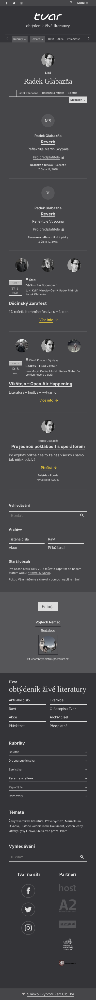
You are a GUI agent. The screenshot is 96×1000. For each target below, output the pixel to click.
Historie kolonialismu (34, 826)
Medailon (76, 99)
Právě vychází (54, 821)
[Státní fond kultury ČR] (67, 963)
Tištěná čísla (19, 539)
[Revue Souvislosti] (67, 925)
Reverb (48, 141)
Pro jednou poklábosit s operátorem (48, 446)
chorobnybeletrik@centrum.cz (50, 659)
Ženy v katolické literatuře (26, 821)
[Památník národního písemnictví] (67, 945)
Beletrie (72, 93)
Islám (63, 831)
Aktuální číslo (19, 700)
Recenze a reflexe (53, 93)
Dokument (57, 826)
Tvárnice (57, 700)
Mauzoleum (73, 821)
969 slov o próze (47, 831)
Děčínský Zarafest (28, 303)
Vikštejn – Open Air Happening (40, 383)
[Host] (67, 888)
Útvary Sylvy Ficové (22, 831)
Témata (36, 39)
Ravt (51, 39)
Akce (60, 39)
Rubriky (18, 39)
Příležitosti (73, 39)
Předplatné (58, 726)
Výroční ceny (74, 826)
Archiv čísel (59, 717)
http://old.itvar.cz (39, 573)
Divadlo (14, 826)
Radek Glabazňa (28, 93)
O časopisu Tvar (63, 709)
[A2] (67, 906)
